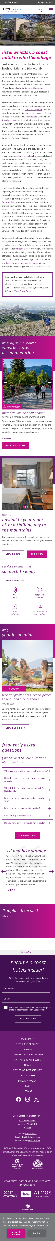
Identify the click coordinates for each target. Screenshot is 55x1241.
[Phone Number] (41, 9)
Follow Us (6, 916)
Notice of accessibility (27, 1070)
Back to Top (27, 952)
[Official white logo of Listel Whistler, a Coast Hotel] (12, 9)
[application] (27, 1227)
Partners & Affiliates (27, 1060)
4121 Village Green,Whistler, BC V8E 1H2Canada (27, 1124)
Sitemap (27, 1091)
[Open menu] (51, 9)
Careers (27, 1049)
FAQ (27, 1086)
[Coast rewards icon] (11, 2)
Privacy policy (27, 1081)
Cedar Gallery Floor (33, 109)
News (27, 1065)
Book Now (39, 554)
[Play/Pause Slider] (30, 507)
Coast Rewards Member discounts (22, 263)
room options (32, 117)
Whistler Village (22, 249)
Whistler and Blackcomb (33, 88)
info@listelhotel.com (30, 1137)
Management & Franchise (27, 1055)
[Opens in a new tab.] (37, 1164)
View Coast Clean (22, 291)
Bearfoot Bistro (9, 202)
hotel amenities (25, 156)
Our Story (27, 1039)
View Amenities (15, 580)
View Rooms (13, 554)
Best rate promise (27, 1044)
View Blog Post (15, 728)
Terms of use (27, 1076)
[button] (5, 382)
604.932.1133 (31, 1133)
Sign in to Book (16, 445)
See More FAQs (27, 835)
